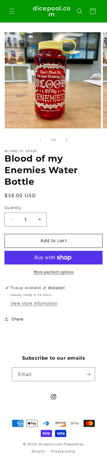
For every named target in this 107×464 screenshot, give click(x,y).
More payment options (54, 272)
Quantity (12, 207)
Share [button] (17, 318)
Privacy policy (63, 451)
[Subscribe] (88, 374)
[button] (11, 11)
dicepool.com (50, 444)
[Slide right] (66, 139)
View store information (33, 303)
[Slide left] (40, 139)
